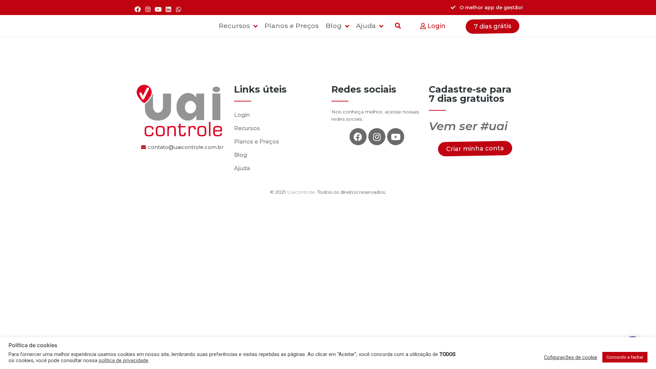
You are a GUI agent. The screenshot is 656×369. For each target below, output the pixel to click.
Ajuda (242, 168)
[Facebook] (137, 9)
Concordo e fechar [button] (624, 357)
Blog (240, 155)
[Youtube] (158, 9)
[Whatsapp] (179, 9)
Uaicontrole (301, 192)
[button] (433, 26)
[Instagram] (148, 9)
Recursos (247, 128)
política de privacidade (123, 360)
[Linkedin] (168, 9)
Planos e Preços (256, 141)
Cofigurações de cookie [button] (570, 357)
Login (242, 115)
